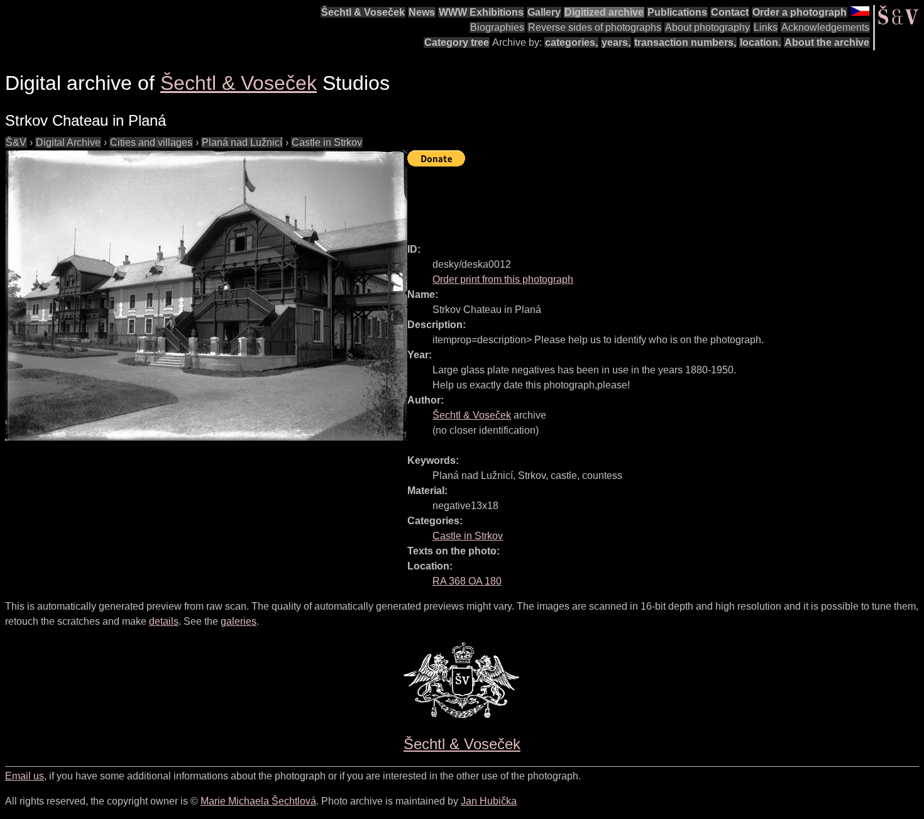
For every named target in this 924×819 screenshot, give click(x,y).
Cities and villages (151, 142)
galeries (238, 621)
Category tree (456, 42)
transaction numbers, (685, 42)
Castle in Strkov (327, 142)
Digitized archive (604, 12)
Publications (677, 12)
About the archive (826, 42)
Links (766, 27)
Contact (730, 12)
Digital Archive (68, 142)
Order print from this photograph (502, 279)
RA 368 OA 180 (467, 581)
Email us (24, 776)
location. (760, 42)
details (164, 621)
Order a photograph (799, 12)
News (422, 12)
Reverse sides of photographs (594, 27)
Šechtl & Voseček (363, 12)
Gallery (544, 12)
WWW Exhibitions (481, 12)
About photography (707, 27)
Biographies (497, 27)
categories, (571, 42)
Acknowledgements (825, 27)
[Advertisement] (636, 199)
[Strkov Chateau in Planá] (206, 295)
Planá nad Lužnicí (242, 142)
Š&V (16, 142)
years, (616, 42)
